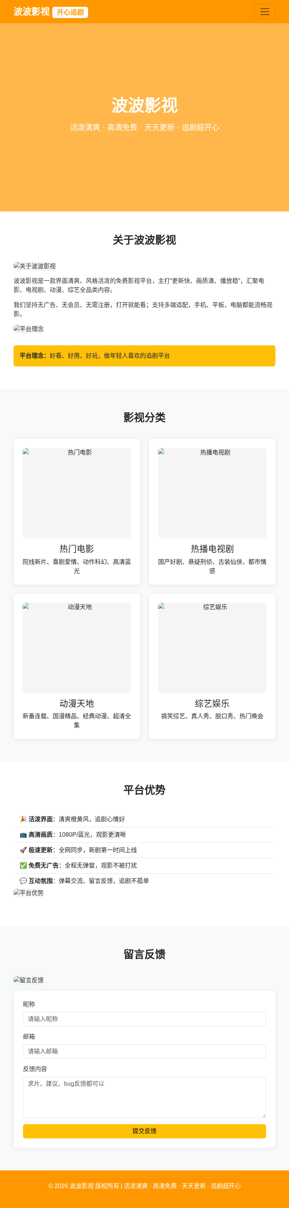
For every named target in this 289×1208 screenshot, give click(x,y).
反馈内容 (35, 1069)
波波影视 (49, 11)
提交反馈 (144, 1131)
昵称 (29, 1004)
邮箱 (29, 1036)
